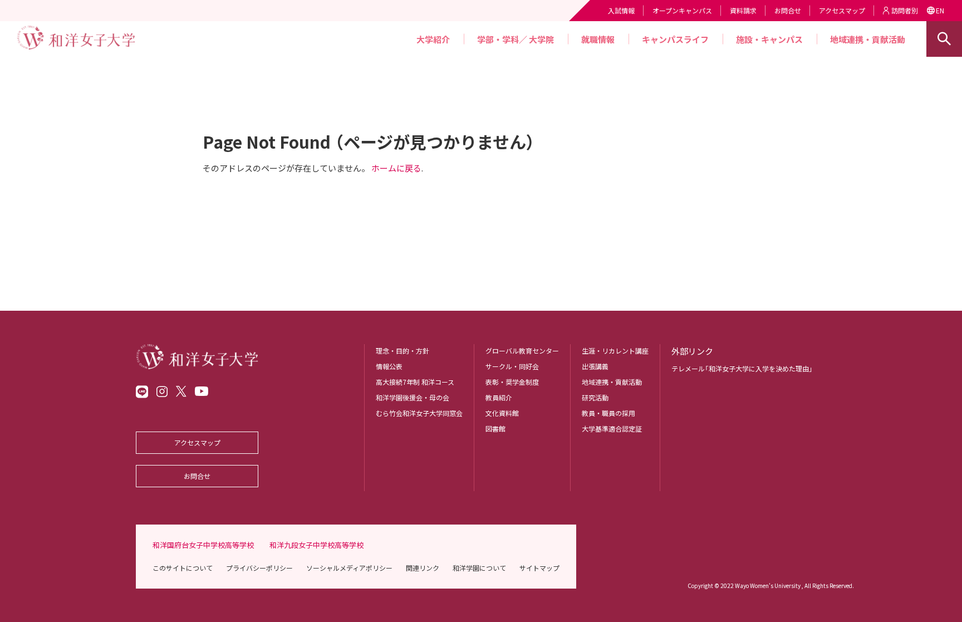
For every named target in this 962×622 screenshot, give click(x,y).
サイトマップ (539, 567)
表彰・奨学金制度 (512, 381)
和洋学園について (479, 567)
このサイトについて (183, 567)
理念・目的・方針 (402, 350)
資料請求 (743, 10)
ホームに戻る (396, 168)
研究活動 (595, 397)
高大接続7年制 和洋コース (415, 381)
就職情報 (598, 39)
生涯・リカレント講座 (615, 350)
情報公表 (389, 366)
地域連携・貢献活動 (867, 39)
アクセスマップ (842, 10)
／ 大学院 (536, 39)
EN (940, 10)
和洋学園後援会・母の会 (412, 397)
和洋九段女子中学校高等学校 (316, 545)
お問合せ (787, 10)
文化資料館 (502, 413)
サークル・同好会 (512, 366)
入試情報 (621, 10)
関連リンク (422, 567)
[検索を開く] (944, 39)
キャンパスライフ (675, 39)
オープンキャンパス (682, 10)
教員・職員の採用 (608, 413)
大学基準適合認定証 (612, 428)
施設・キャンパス (769, 39)
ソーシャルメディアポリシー (349, 567)
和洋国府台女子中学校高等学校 (203, 545)
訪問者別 (904, 10)
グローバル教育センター (522, 350)
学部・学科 (498, 39)
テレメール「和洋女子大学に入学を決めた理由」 (742, 368)
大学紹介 (433, 39)
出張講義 (595, 366)
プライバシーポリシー (259, 567)
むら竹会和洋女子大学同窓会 (419, 413)
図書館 (495, 428)
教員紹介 (498, 397)
